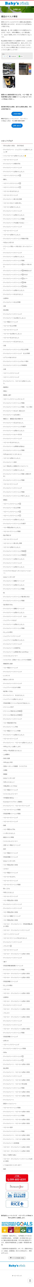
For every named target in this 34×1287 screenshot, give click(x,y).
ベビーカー (6, 989)
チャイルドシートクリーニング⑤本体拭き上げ (17, 270)
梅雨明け (6, 387)
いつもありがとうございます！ (12, 1165)
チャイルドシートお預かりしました (13, 171)
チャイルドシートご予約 (10, 727)
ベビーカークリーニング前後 (11, 531)
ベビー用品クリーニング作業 (11, 731)
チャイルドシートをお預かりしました (14, 318)
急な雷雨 (6, 1068)
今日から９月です (8, 242)
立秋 (4, 306)
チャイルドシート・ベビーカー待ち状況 (15, 1084)
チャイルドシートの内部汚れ (11, 648)
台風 (4, 369)
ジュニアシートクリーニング (11, 636)
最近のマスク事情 (8, 837)
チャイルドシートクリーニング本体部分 (15, 365)
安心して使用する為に (10, 1155)
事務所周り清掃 (8, 663)
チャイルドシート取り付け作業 (12, 199)
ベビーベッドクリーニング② (12, 183)
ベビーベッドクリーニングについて (13, 399)
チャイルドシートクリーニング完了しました (16, 496)
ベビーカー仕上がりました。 (11, 442)
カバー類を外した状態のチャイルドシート (15, 466)
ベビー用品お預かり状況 (10, 865)
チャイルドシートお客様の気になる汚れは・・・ (17, 652)
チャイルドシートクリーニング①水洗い (15, 286)
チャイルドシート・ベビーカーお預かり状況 (16, 1064)
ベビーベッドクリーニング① (12, 187)
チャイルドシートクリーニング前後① (14, 555)
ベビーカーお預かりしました (11, 207)
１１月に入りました (9, 833)
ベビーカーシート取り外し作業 (12, 543)
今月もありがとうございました (12, 454)
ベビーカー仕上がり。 (10, 877)
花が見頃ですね (8, 604)
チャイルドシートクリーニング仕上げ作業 (15, 349)
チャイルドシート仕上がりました (13, 294)
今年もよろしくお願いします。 (12, 746)
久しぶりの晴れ (8, 985)
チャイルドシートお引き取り (11, 415)
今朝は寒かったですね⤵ (10, 786)
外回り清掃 (6, 758)
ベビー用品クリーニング (10, 322)
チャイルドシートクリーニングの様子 (14, 426)
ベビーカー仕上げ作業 (10, 326)
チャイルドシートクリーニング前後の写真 (15, 238)
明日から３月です (8, 679)
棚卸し (5, 179)
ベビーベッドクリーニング (11, 373)
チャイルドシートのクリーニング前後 (14, 1048)
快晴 (4, 825)
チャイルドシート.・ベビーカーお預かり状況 (16, 1139)
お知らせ (6, 1040)
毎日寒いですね (8, 691)
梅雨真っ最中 (7, 395)
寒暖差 (5, 774)
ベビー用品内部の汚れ (10, 723)
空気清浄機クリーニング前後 (11, 813)
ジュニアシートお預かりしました (13, 699)
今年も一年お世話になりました (12, 750)
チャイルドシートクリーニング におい (15, 616)
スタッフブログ (7, 141)
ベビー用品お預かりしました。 (12, 527)
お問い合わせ (17, 125)
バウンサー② (7, 946)
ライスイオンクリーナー (10, 656)
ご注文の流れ (17, 114)
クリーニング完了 (8, 707)
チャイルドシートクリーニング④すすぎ (15, 274)
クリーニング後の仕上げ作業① (12, 715)
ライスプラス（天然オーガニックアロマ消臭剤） (17, 660)
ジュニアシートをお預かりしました (13, 640)
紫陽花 (5, 500)
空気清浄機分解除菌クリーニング (13, 965)
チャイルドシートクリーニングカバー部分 (15, 361)
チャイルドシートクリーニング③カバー (15, 278)
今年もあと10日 (8, 762)
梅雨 (4, 1169)
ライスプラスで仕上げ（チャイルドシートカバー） (17, 572)
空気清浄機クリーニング (10, 857)
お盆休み (6, 298)
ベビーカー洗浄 (8, 1127)
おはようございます (9, 577)
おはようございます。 (10, 861)
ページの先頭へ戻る (18, 1258)
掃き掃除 (6, 310)
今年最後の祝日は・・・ (10, 798)
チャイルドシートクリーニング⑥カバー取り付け (17, 265)
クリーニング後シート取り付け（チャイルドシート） (17, 247)
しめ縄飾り (6, 754)
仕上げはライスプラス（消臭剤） (13, 802)
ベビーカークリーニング (10, 159)
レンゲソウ (6, 675)
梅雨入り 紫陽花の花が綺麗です (13, 419)
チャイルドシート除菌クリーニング (13, 581)
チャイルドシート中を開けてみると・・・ (15, 223)
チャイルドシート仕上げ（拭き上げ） (14, 411)
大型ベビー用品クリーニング (11, 845)
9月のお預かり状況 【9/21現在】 (13, 145)
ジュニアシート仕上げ (10, 620)
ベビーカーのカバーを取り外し (12, 203)
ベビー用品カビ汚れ (9, 829)
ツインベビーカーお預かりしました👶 (14, 156)
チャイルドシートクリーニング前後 (13, 219)
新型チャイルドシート (10, 1103)
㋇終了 (5, 962)
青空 (4, 849)
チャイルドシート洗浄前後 (11, 1143)
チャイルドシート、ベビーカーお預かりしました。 (17, 382)
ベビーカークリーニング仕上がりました (15, 938)
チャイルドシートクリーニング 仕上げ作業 (16, 353)
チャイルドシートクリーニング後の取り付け (16, 596)
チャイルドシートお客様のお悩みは (13, 446)
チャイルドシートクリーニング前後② (14, 551)
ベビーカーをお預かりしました (12, 333)
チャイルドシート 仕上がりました (13, 695)
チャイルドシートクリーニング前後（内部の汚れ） (17, 475)
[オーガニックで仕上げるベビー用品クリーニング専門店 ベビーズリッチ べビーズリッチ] (17, 3)
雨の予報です (7, 535)
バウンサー (6, 1013)
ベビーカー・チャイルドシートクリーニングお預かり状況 (17, 1160)
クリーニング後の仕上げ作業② (12, 711)
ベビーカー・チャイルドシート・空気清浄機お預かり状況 (17, 925)
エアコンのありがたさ (10, 357)
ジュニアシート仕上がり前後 (11, 687)
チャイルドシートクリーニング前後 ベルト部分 (17, 407)
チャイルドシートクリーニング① (13, 1060)
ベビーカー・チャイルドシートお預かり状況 (16, 954)
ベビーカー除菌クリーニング (11, 916)
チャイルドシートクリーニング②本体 (14, 282)
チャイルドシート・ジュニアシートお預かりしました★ (17, 151)
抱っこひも (6, 888)
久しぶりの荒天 (8, 632)
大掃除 (5, 770)
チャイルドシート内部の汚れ (11, 163)
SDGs (5, 1052)
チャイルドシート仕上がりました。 (13, 341)
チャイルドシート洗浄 (10, 462)
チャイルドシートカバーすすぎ (12, 434)
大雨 (4, 345)
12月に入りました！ (9, 782)
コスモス (6, 869)
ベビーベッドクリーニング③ (12, 175)
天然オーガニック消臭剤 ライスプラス (15, 766)
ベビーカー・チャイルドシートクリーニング (16, 930)
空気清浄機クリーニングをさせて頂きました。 (17, 703)
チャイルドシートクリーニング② (13, 1056)
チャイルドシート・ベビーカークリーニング (16, 805)
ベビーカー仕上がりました (11, 191)
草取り (5, 391)
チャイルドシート (8, 1100)
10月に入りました (8, 892)
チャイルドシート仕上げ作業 (11, 302)
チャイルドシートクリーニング (12, 167)
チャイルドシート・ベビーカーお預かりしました (17, 742)
